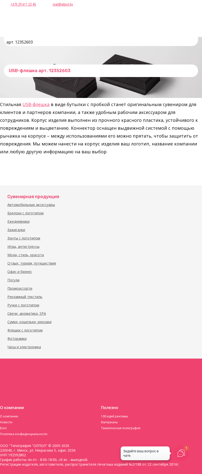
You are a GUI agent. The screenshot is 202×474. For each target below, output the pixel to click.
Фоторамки (17, 338)
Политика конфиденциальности (23, 434)
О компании (9, 416)
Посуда (13, 280)
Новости (6, 422)
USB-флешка (36, 104)
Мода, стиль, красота (25, 255)
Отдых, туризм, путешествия (31, 263)
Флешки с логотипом (25, 330)
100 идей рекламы (114, 416)
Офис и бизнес (19, 271)
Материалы (109, 422)
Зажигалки (16, 229)
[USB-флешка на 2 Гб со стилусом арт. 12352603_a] (11, 169)
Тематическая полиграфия (120, 428)
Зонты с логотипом (23, 238)
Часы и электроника (24, 347)
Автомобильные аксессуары (31, 204)
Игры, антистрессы (23, 246)
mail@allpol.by (63, 4)
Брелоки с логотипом (25, 213)
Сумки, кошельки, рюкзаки (29, 321)
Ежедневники (18, 221)
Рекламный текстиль (24, 296)
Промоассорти (19, 288)
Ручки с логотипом (23, 305)
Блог (3, 428)
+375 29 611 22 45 (23, 4)
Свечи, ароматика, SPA (26, 313)
